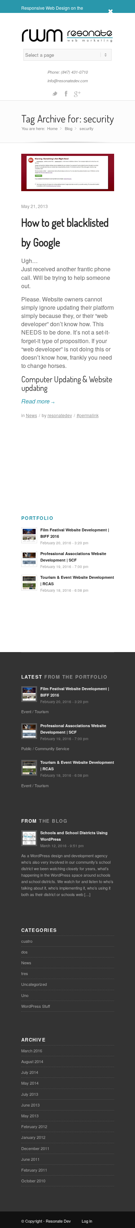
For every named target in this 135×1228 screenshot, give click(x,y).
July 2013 (29, 1094)
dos (24, 952)
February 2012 (34, 1126)
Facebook (66, 93)
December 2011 (35, 1148)
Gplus (77, 93)
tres (24, 973)
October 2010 (33, 1180)
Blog (68, 128)
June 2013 (30, 1105)
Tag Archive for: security (67, 118)
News (31, 415)
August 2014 (32, 1061)
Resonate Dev (58, 1221)
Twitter (55, 93)
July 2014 (29, 1072)
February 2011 (34, 1170)
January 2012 (33, 1137)
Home (52, 128)
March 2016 (31, 1050)
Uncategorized (34, 984)
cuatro (26, 941)
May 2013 (30, 1115)
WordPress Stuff (35, 1006)
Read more (38, 401)
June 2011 (30, 1159)
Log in (87, 1221)
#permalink (88, 415)
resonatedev (60, 415)
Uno (24, 995)
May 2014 (30, 1083)
